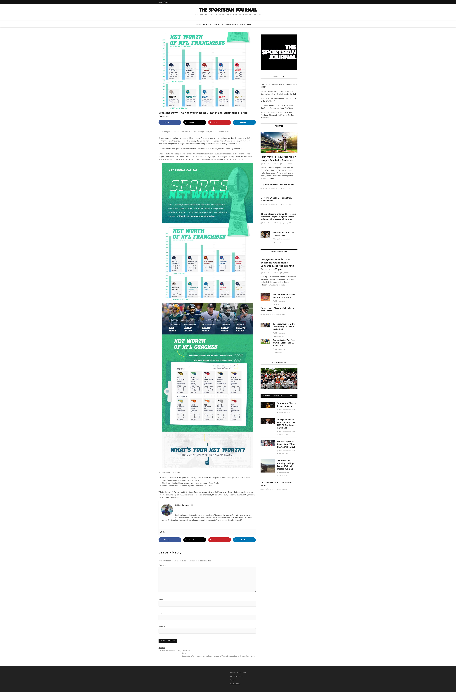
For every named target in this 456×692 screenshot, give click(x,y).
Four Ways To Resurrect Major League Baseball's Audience (278, 158)
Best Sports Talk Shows (238, 672)
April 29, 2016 (282, 475)
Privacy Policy (235, 683)
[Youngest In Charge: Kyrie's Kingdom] (268, 403)
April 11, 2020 (278, 304)
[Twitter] (161, 532)
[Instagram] (164, 532)
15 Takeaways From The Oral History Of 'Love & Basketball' (284, 327)
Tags (291, 396)
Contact (166, 2)
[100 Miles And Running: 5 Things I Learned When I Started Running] (268, 461)
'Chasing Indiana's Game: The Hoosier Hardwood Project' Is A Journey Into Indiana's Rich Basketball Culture (278, 217)
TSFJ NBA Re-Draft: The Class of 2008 (277, 184)
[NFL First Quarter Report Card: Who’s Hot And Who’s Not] (268, 441)
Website (162, 627)
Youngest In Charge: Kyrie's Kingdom (286, 404)
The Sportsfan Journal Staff (270, 164)
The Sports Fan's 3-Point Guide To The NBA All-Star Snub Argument (286, 423)
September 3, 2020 (286, 164)
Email (161, 613)
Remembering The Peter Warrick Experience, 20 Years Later (284, 343)
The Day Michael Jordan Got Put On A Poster (284, 296)
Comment (163, 565)
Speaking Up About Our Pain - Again (278, 383)
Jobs (249, 24)
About (161, 2)
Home (198, 24)
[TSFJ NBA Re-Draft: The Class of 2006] (265, 234)
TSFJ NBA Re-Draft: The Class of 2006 (283, 234)
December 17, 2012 (284, 412)
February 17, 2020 (279, 336)
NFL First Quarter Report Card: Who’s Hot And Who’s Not (286, 444)
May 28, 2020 (285, 273)
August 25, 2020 (286, 188)
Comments (278, 396)
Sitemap (233, 680)
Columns (217, 24)
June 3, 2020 (286, 386)
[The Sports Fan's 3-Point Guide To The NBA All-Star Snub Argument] (268, 420)
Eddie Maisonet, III (279, 301)
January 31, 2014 (283, 434)
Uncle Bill (234, 138)
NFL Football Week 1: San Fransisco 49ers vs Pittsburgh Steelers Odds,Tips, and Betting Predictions (278, 115)
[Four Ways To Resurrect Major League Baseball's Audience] (279, 142)
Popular (266, 396)
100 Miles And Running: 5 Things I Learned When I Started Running (286, 464)
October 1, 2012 (283, 453)
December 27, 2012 (281, 489)
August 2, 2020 (278, 242)
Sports (206, 24)
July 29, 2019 (278, 352)
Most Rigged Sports (237, 676)
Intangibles (230, 24)
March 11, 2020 (280, 314)
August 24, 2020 (286, 204)
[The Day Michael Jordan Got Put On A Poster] (265, 297)
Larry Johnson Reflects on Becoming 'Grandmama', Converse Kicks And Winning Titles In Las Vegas (277, 264)
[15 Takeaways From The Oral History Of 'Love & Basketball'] (265, 325)
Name (161, 599)
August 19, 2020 (286, 223)
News (242, 24)
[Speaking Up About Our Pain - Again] (279, 378)
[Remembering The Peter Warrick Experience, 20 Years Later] (265, 341)
